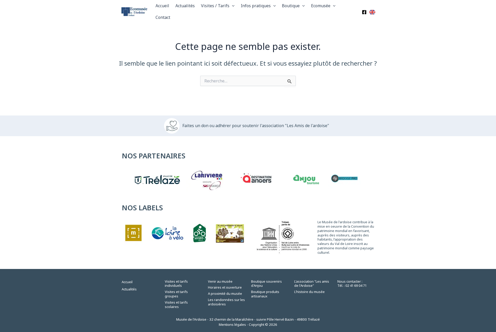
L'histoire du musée (309, 291)
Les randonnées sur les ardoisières (226, 301)
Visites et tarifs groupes (176, 293)
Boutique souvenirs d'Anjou (266, 283)
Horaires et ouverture (225, 287)
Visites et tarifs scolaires (176, 304)
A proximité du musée (225, 293)
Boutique (291, 6)
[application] (232, 6)
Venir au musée (220, 281)
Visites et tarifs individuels (176, 283)
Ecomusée (320, 6)
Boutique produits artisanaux (265, 293)
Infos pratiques (256, 6)
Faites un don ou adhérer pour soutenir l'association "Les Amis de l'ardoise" (255, 125)
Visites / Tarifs (215, 6)
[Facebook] (364, 12)
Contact (163, 17)
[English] (372, 11)
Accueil (162, 6)
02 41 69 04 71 (356, 285)
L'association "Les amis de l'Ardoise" (311, 283)
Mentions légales (232, 324)
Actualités (185, 6)
